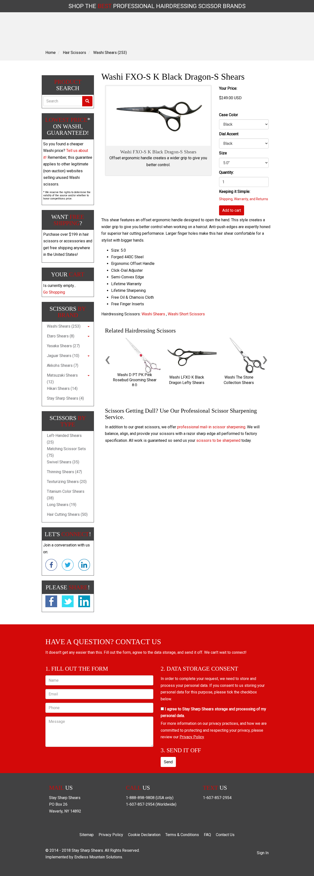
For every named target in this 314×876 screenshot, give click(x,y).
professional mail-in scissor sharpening (211, 427)
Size (223, 153)
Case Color (228, 114)
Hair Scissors (74, 52)
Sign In (263, 853)
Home (50, 52)
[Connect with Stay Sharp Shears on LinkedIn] (84, 566)
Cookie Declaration (144, 834)
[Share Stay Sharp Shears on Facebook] (51, 602)
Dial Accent (228, 134)
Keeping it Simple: (234, 191)
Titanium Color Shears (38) (65, 494)
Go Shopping (54, 292)
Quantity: (226, 172)
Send (168, 762)
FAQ (207, 834)
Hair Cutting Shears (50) (67, 514)
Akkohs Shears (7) (62, 365)
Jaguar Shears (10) (63, 355)
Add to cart (231, 210)
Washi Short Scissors (186, 314)
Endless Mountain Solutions (98, 857)
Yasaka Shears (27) (63, 346)
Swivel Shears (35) (63, 462)
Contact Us (225, 834)
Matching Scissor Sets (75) (66, 452)
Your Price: (228, 88)
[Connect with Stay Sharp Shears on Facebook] (51, 566)
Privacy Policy (192, 737)
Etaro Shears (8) (60, 336)
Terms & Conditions (182, 834)
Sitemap (86, 834)
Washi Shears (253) (110, 52)
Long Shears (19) (61, 504)
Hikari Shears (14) (62, 388)
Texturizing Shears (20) (67, 481)
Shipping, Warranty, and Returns (243, 199)
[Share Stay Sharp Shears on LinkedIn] (84, 602)
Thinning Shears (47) (64, 471)
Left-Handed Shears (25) (64, 438)
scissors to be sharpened (218, 440)
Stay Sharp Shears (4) (65, 398)
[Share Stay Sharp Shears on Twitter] (68, 602)
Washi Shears (153, 314)
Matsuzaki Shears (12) (62, 378)
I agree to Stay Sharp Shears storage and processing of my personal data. (213, 712)
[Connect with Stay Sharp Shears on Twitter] (68, 566)
